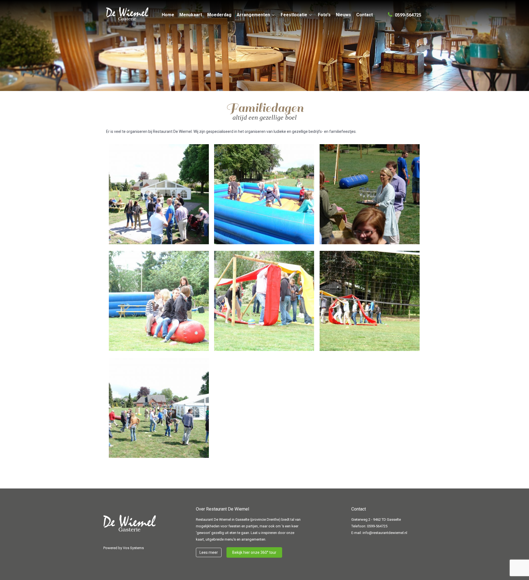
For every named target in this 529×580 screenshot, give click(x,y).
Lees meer (208, 552)
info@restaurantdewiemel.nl (385, 533)
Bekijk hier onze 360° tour (254, 552)
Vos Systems (133, 548)
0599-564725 (377, 526)
